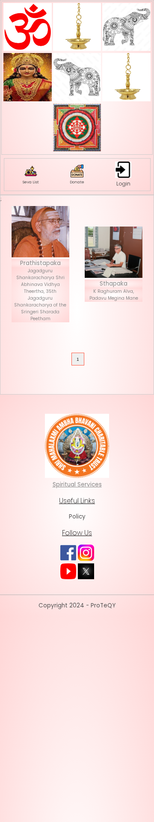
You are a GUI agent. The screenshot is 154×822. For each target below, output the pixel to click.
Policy (77, 517)
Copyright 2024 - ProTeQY (77, 605)
